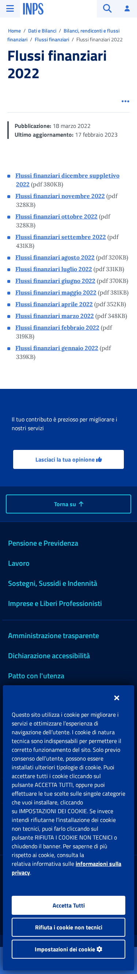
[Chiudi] (116, 697)
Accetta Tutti (69, 905)
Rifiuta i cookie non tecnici (68, 927)
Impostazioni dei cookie (65, 949)
